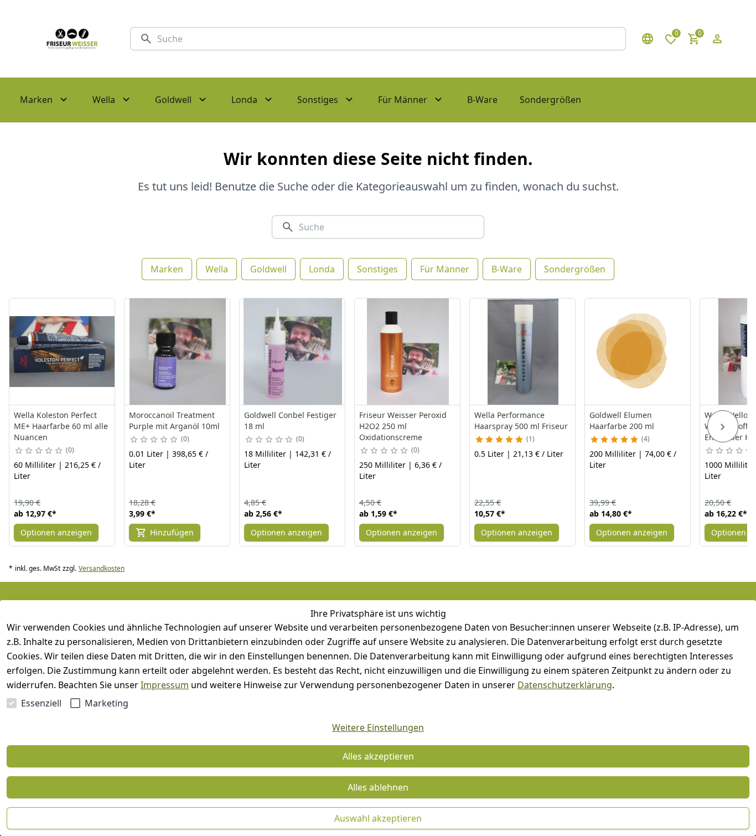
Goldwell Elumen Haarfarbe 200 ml (621, 420)
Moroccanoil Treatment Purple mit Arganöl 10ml (174, 420)
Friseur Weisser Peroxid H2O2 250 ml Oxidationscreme (403, 426)
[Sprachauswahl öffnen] (647, 39)
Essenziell (41, 703)
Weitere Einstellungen (378, 727)
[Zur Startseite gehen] (72, 38)
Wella (216, 269)
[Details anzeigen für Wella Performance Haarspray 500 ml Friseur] (523, 351)
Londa (322, 269)
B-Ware (506, 269)
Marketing (106, 703)
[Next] (722, 426)
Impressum (165, 685)
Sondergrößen (574, 269)
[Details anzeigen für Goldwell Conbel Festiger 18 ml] (293, 351)
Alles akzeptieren (378, 756)
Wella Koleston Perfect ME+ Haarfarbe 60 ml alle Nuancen (61, 426)
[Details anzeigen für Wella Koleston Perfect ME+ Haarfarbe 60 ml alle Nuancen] (62, 351)
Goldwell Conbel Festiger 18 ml (290, 420)
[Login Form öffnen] (717, 39)
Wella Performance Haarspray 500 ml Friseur (521, 420)
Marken (167, 269)
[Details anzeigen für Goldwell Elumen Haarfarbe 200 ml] (638, 351)
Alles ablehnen (378, 787)
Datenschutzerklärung (564, 685)
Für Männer (444, 269)
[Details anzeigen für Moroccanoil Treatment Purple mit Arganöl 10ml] (178, 351)
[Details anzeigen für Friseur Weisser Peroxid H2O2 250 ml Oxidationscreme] (408, 351)
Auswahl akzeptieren (378, 818)
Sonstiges (377, 269)
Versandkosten (102, 568)
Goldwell (268, 269)
